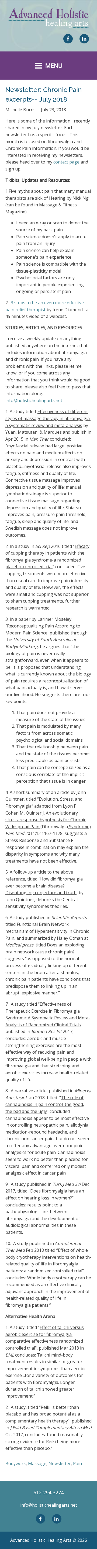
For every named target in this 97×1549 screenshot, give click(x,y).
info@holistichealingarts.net (33, 400)
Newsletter (59, 1463)
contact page (66, 162)
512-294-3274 (48, 1492)
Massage (37, 1463)
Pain (77, 1463)
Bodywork (15, 1463)
